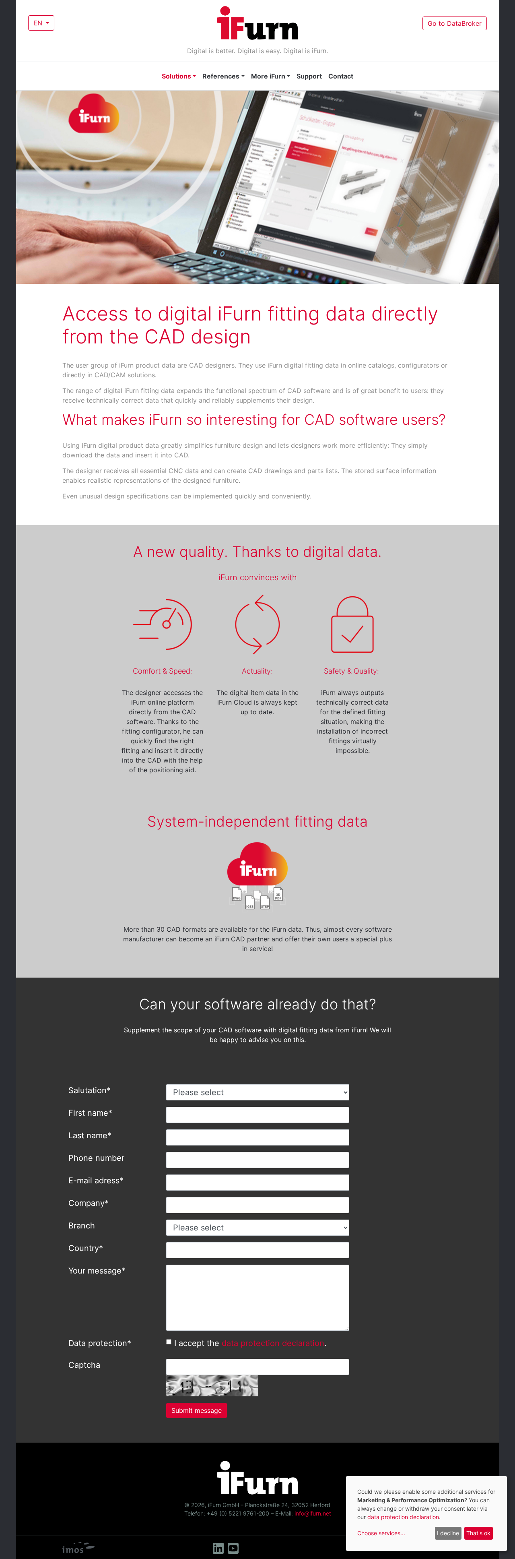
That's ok (478, 1533)
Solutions (176, 76)
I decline (448, 1533)
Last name (89, 1135)
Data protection (99, 1343)
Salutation (89, 1090)
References (220, 76)
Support (309, 76)
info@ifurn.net (313, 1513)
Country (85, 1248)
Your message (97, 1271)
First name (90, 1113)
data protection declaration (273, 1343)
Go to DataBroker (455, 23)
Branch (81, 1225)
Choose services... (381, 1533)
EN (38, 23)
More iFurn (268, 76)
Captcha (84, 1365)
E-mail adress (96, 1180)
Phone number (96, 1158)
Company (88, 1203)
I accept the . (250, 1343)
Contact (340, 76)
